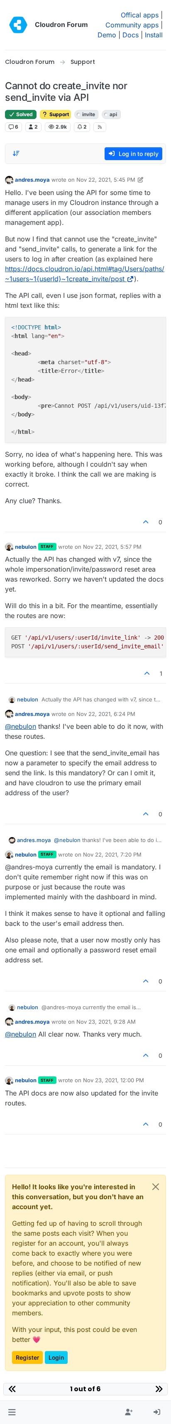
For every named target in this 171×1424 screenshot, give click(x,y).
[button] (11, 1412)
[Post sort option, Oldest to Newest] (16, 153)
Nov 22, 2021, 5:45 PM (105, 179)
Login (56, 1357)
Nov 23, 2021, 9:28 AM (106, 1021)
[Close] (156, 1186)
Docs (130, 35)
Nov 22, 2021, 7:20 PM (112, 854)
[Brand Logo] (18, 25)
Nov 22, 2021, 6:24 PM (105, 714)
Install (154, 35)
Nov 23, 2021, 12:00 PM (113, 1080)
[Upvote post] (146, 522)
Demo (107, 35)
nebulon (26, 546)
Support (58, 114)
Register (27, 1357)
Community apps (132, 25)
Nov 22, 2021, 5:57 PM (112, 546)
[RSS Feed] (99, 126)
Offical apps (140, 15)
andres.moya (32, 179)
